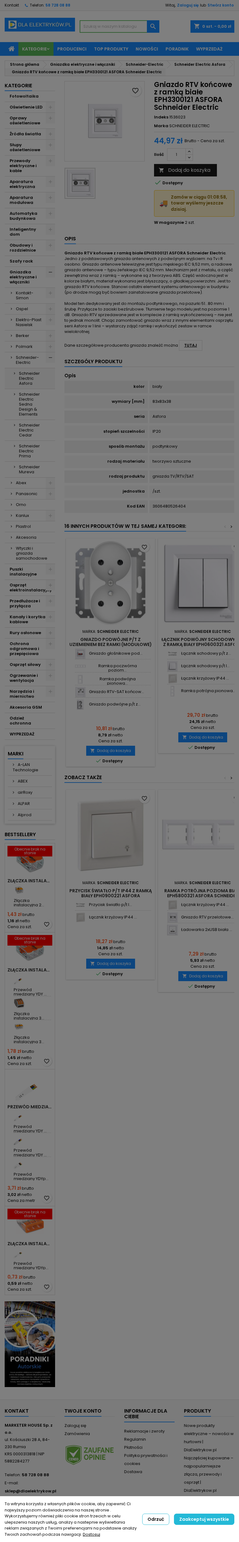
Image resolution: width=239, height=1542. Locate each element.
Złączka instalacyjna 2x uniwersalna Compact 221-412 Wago (29, 880)
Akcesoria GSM (26, 707)
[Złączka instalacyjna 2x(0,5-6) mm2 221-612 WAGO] (19, 889)
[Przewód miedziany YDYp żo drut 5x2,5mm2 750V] (19, 1163)
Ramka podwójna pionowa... (118, 681)
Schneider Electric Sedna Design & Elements (29, 404)
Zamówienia (77, 1434)
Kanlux (22, 515)
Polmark (24, 346)
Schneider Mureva (29, 469)
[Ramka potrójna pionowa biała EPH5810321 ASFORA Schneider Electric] (172, 691)
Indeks (161, 117)
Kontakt (12, 5)
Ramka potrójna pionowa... (208, 691)
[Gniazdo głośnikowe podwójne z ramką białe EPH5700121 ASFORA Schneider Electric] (80, 653)
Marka (161, 126)
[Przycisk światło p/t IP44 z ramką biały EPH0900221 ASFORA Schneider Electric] (80, 904)
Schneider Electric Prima (29, 451)
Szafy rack (21, 261)
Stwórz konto (221, 5)
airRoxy (24, 792)
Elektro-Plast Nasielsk (28, 322)
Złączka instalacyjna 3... (29, 1016)
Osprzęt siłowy (25, 664)
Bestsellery (20, 834)
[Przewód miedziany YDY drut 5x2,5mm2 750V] (19, 1139)
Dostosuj (91, 1534)
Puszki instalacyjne (23, 571)
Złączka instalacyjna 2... (29, 903)
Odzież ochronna (20, 720)
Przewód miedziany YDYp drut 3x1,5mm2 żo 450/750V (29, 1106)
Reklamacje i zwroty (144, 1431)
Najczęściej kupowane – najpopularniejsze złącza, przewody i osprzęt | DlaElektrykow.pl (208, 1474)
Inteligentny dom (23, 231)
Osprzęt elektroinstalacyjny (31, 587)
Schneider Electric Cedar (29, 430)
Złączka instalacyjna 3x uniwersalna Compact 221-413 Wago (29, 969)
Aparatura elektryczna (22, 184)
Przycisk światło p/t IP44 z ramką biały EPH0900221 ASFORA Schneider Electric (110, 896)
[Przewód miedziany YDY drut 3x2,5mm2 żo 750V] (19, 1116)
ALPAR (23, 804)
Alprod (24, 815)
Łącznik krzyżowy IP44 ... (205, 678)
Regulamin (135, 1439)
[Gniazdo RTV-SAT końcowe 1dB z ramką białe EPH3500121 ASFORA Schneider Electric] (80, 692)
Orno (21, 505)
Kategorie (34, 49)
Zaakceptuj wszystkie (204, 1519)
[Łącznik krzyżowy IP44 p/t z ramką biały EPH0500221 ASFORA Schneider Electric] (172, 678)
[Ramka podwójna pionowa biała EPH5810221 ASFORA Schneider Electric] (80, 679)
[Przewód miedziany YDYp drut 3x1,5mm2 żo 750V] (19, 1252)
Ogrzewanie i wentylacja (24, 677)
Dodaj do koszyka (184, 170)
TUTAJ (190, 345)
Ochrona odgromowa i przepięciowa (24, 649)
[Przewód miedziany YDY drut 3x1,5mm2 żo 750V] (19, 979)
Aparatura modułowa (21, 200)
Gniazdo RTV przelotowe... (207, 917)
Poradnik (177, 49)
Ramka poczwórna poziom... (117, 668)
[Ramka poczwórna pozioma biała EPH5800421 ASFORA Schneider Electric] (80, 666)
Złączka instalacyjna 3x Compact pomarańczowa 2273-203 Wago (29, 1243)
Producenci (72, 49)
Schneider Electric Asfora (29, 378)
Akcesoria (26, 537)
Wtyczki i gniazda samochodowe (31, 553)
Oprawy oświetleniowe (25, 120)
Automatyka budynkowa (23, 215)
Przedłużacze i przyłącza (25, 603)
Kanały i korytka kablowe (27, 619)
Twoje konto (82, 1410)
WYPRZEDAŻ (22, 734)
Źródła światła (25, 134)
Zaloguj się (188, 5)
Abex (21, 483)
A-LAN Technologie (25, 767)
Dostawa (133, 1472)
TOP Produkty (111, 49)
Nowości (147, 49)
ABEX (22, 781)
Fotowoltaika (24, 96)
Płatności (133, 1447)
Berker (22, 336)
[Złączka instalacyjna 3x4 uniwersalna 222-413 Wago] (19, 1003)
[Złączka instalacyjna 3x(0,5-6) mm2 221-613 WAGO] (19, 1026)
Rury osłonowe (25, 633)
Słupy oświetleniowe (25, 147)
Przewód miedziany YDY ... (30, 992)
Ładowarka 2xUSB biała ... (206, 929)
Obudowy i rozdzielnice (23, 247)
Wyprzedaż (209, 49)
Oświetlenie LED (26, 107)
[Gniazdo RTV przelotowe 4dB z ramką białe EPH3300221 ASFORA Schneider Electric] (172, 917)
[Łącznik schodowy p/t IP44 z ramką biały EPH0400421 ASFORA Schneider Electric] (172, 666)
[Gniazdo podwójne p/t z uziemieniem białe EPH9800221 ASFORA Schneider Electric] (80, 704)
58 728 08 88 (57, 5)
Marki (15, 753)
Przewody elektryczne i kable (23, 166)
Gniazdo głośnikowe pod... (116, 653)
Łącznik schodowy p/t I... (205, 666)
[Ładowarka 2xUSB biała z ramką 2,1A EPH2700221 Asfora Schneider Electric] (172, 929)
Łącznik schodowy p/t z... (206, 653)
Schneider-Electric (27, 359)
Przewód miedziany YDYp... (31, 1176)
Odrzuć (156, 1519)
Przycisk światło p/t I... (110, 905)
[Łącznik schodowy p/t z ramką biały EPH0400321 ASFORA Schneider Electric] (172, 653)
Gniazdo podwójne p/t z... (115, 704)
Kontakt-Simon (24, 295)
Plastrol (23, 526)
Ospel (22, 309)
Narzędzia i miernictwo (22, 693)
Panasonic (26, 494)
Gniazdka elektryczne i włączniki (23, 277)
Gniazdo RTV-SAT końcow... (116, 692)
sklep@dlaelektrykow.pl (30, 1491)
